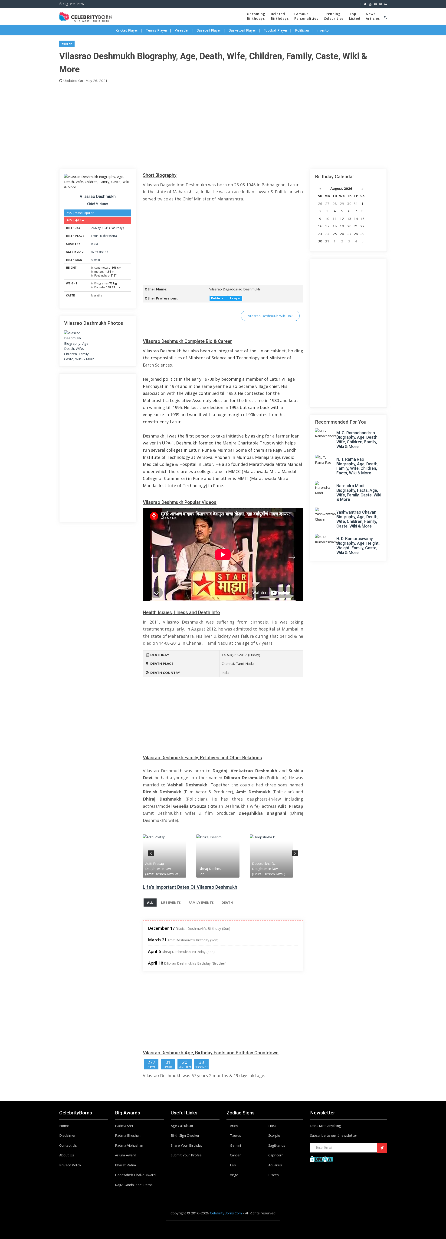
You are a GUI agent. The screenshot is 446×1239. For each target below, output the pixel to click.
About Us (66, 1155)
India (94, 244)
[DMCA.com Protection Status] (321, 1158)
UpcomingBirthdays (256, 16)
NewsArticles (373, 16)
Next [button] (295, 852)
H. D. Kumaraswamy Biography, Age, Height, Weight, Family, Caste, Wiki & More (358, 545)
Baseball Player (209, 30)
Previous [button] (151, 852)
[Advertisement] (198, 125)
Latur (95, 236)
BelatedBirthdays (280, 16)
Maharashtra (108, 236)
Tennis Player (156, 30)
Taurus (235, 1135)
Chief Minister (97, 204)
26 (93, 228)
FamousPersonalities (306, 16)
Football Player (276, 30)
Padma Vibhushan (129, 1145)
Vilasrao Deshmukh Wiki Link (270, 315)
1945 (105, 228)
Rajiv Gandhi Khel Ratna (134, 1184)
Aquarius (275, 1165)
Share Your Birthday (187, 1145)
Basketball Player (242, 30)
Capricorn (275, 1155)
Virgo (234, 1174)
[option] (169, 856)
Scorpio (274, 1135)
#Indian (67, 44)
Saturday (116, 228)
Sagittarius (276, 1145)
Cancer (235, 1155)
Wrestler (182, 30)
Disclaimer (67, 1135)
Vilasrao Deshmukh (98, 196)
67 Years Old (99, 252)
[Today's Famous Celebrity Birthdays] (85, 16)
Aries (234, 1125)
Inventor (323, 30)
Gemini (96, 260)
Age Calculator (182, 1125)
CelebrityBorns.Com (226, 1213)
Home (64, 1125)
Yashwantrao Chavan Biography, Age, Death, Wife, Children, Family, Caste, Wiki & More (357, 519)
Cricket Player (127, 30)
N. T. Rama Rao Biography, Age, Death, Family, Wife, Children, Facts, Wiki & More (357, 466)
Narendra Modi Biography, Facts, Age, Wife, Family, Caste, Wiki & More (358, 492)
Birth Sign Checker (185, 1135)
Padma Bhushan (128, 1135)
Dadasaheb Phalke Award (135, 1174)
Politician (302, 30)
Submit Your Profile (186, 1155)
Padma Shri (124, 1125)
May (98, 228)
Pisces (273, 1174)
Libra (272, 1125)
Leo (233, 1165)
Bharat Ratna (125, 1165)
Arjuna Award (125, 1155)
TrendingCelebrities (334, 16)
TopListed (354, 16)
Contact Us (68, 1145)
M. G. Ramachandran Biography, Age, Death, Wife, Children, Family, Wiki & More (357, 439)
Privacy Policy (70, 1165)
